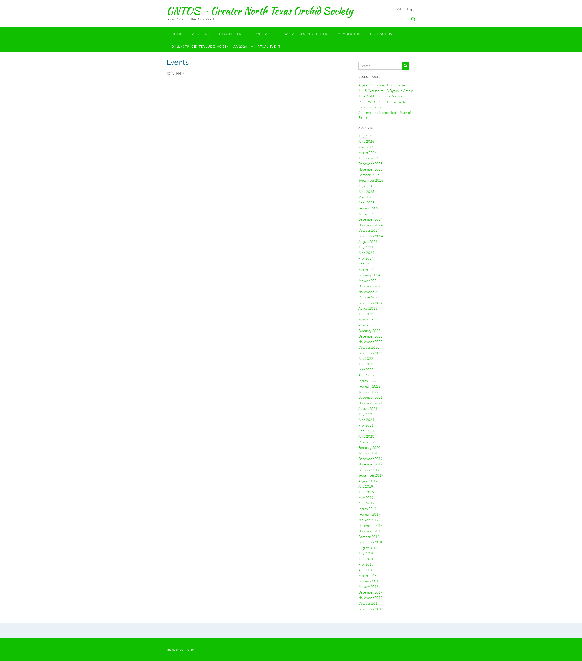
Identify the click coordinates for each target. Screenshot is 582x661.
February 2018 (369, 581)
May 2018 (366, 564)
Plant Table (262, 34)
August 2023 (367, 308)
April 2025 (366, 203)
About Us (200, 34)
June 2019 (366, 492)
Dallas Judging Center (305, 34)
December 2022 (370, 336)
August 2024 (367, 241)
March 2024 (367, 269)
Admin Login (406, 9)
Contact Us (381, 34)
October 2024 (368, 230)
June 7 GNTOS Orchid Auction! (381, 96)
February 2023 (369, 330)
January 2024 (368, 280)
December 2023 (370, 286)
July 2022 (365, 358)
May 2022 (366, 370)
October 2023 (368, 297)
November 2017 (370, 598)
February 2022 (369, 386)
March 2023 (367, 325)
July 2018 (365, 553)
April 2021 (366, 431)
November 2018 (370, 531)
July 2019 (365, 486)
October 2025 (368, 175)
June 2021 (366, 419)
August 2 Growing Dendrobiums (381, 85)
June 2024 (366, 253)
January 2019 (368, 520)
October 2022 (368, 347)
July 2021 (365, 414)
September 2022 (370, 353)
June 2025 (366, 191)
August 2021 (367, 408)
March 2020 (367, 442)
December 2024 (370, 219)
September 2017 (370, 609)
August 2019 (367, 481)
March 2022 (367, 381)
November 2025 (370, 169)
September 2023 (370, 303)
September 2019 (370, 475)
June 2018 (366, 559)
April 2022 (366, 375)
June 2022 (366, 364)
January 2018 (368, 586)
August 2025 (367, 186)
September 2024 (370, 236)
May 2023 (366, 319)
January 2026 (368, 158)
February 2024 (369, 275)
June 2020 (366, 436)
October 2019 (368, 470)
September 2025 (370, 180)
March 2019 (367, 509)
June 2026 (366, 141)
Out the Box (187, 649)
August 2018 (367, 548)
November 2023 (370, 292)
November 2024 (370, 225)
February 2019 (369, 514)
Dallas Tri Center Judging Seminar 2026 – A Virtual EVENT (226, 46)
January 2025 (368, 214)
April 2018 (366, 570)
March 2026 (367, 152)
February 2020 (369, 447)
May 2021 (366, 425)
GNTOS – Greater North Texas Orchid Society (259, 10)
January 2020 (368, 453)
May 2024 (366, 258)
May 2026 (366, 147)
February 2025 (369, 208)
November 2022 (370, 342)
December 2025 (370, 164)
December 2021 (370, 397)
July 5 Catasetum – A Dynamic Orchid (385, 91)
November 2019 (370, 464)
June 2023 (366, 314)
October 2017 (368, 603)
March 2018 (367, 575)
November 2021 (370, 403)
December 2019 (370, 459)
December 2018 (370, 525)
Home (176, 34)
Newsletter (230, 34)
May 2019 (366, 497)
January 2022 (368, 392)
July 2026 (365, 136)
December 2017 (370, 592)
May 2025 (366, 197)
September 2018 (370, 542)
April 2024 (366, 264)
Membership (348, 34)
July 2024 (365, 247)
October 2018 (368, 536)
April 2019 (366, 503)
